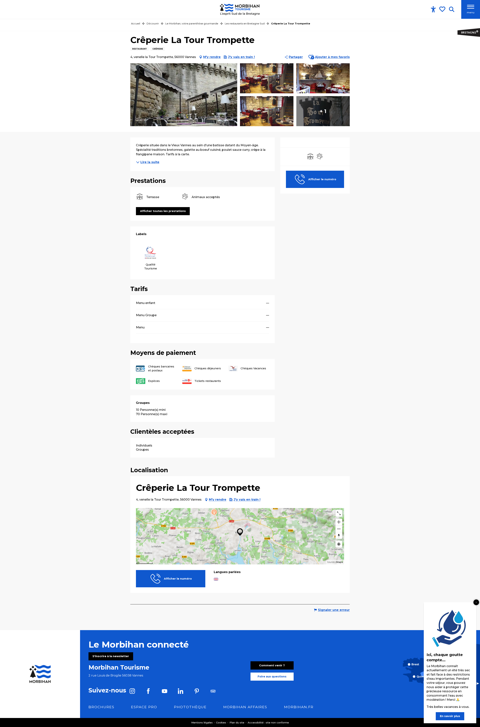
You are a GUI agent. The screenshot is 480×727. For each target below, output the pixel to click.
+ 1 (323, 111)
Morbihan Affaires (245, 707)
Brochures (101, 707)
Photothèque (190, 707)
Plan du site (237, 722)
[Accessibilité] (433, 9)
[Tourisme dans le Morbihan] (240, 9)
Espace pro (144, 707)
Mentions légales (202, 722)
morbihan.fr (299, 707)
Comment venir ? (272, 665)
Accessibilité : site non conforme (268, 722)
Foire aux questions (272, 676)
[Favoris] (443, 9)
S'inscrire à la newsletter (110, 656)
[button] (451, 9)
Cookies (221, 722)
